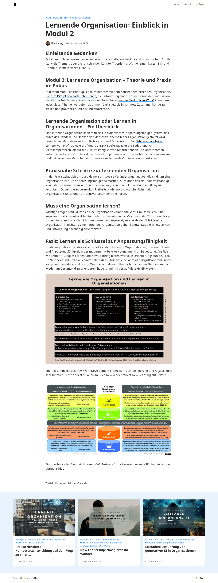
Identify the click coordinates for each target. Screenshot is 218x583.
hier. (61, 469)
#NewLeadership (88, 545)
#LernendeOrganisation (77, 17)
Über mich (187, 4)
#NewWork (104, 545)
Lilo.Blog (34, 578)
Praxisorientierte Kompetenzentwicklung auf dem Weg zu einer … (44, 550)
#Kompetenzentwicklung (27, 539)
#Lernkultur (21, 542)
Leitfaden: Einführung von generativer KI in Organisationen (170, 549)
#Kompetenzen (176, 542)
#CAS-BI (57, 17)
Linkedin (201, 578)
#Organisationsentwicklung (94, 542)
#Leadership (115, 542)
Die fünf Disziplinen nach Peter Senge (71, 96)
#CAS (48, 17)
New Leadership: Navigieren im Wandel (104, 552)
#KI (162, 539)
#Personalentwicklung (107, 539)
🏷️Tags (200, 4)
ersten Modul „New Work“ (136, 100)
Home (175, 4)
